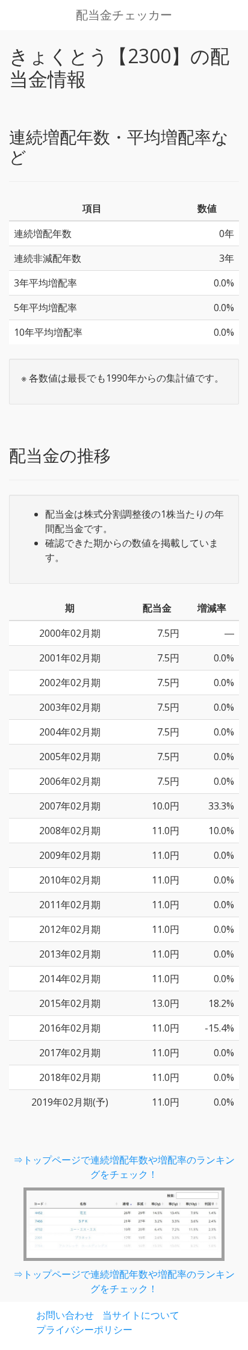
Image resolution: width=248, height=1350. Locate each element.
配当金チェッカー (124, 15)
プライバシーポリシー (84, 1329)
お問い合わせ (65, 1315)
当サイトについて (140, 1315)
